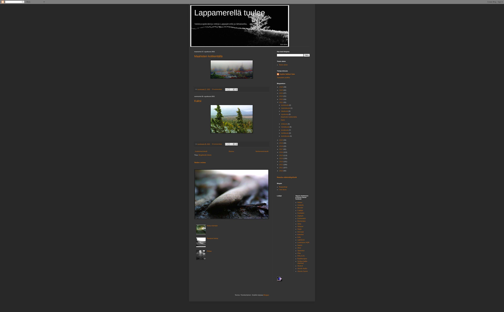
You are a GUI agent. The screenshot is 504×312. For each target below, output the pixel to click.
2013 (281, 162)
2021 (281, 102)
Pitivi (299, 253)
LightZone (301, 240)
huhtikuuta (285, 133)
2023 (281, 96)
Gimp (299, 224)
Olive (299, 248)
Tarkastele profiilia (283, 78)
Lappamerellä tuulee (229, 12)
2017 (281, 149)
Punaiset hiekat (212, 238)
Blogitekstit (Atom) (205, 155)
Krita (299, 237)
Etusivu (231, 151)
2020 (281, 140)
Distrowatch (301, 218)
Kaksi (197, 101)
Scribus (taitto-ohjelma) (302, 262)
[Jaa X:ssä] (231, 89)
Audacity (300, 205)
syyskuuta (285, 114)
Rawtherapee (302, 259)
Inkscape (300, 232)
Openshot (300, 251)
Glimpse (300, 226)
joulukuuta (285, 105)
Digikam (300, 216)
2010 (281, 171)
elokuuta (284, 124)
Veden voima (200, 162)
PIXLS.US (300, 256)
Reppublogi (283, 187)
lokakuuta (284, 111)
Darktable (300, 213)
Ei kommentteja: (217, 89)
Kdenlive (300, 234)
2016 (281, 152)
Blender (300, 208)
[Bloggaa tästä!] (229, 89)
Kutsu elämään (212, 226)
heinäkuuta (285, 127)
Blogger (266, 295)
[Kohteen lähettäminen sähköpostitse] (226, 89)
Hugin (299, 229)
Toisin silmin (283, 65)
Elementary (301, 221)
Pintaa (209, 251)
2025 (281, 90)
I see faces (283, 190)
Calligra (300, 210)
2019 (281, 143)
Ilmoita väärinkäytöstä (287, 177)
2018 (281, 146)
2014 (281, 158)
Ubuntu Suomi (302, 271)
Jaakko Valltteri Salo (287, 74)
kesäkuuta (285, 130)
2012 (281, 165)
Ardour (299, 202)
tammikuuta (285, 136)
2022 (281, 99)
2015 (281, 155)
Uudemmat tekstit (201, 151)
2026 (281, 87)
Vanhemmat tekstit (261, 151)
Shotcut (300, 266)
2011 (281, 168)
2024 (281, 93)
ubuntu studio (302, 268)
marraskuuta (285, 108)
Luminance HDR (303, 242)
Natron (299, 245)
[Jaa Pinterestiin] (236, 89)
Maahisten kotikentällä (208, 56)
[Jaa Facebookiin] (234, 89)
